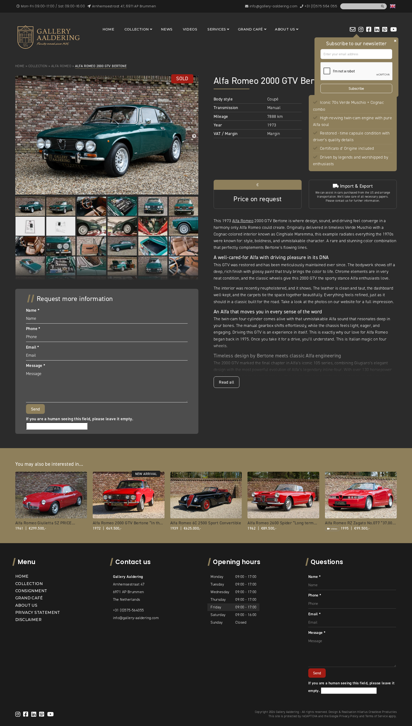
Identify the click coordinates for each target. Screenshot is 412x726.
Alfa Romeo (61, 66)
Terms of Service (376, 716)
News (167, 29)
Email (32, 347)
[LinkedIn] (377, 29)
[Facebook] (369, 29)
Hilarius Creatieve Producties (377, 712)
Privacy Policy (349, 716)
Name (32, 310)
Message (35, 365)
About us (285, 29)
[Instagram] (361, 29)
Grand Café (250, 29)
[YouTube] (393, 29)
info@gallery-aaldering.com (136, 617)
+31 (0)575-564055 (128, 610)
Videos (190, 29)
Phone (33, 328)
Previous (19, 136)
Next (194, 136)
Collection (136, 29)
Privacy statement (37, 612)
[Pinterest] (385, 29)
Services (216, 29)
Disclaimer (28, 619)
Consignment (31, 591)
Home (108, 29)
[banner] (48, 37)
